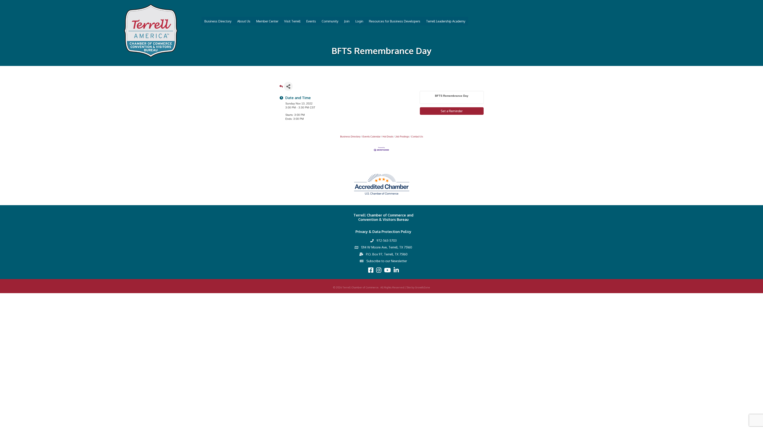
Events (311, 21)
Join (347, 21)
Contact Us (417, 136)
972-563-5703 (387, 241)
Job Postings (402, 136)
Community (330, 21)
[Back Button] (281, 87)
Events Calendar (371, 136)
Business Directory (217, 21)
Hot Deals (387, 136)
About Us (243, 21)
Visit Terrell (292, 21)
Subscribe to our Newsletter (386, 261)
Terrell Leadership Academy (445, 21)
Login (359, 21)
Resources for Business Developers (394, 21)
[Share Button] (288, 86)
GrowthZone (422, 287)
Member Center (267, 21)
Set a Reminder (452, 111)
